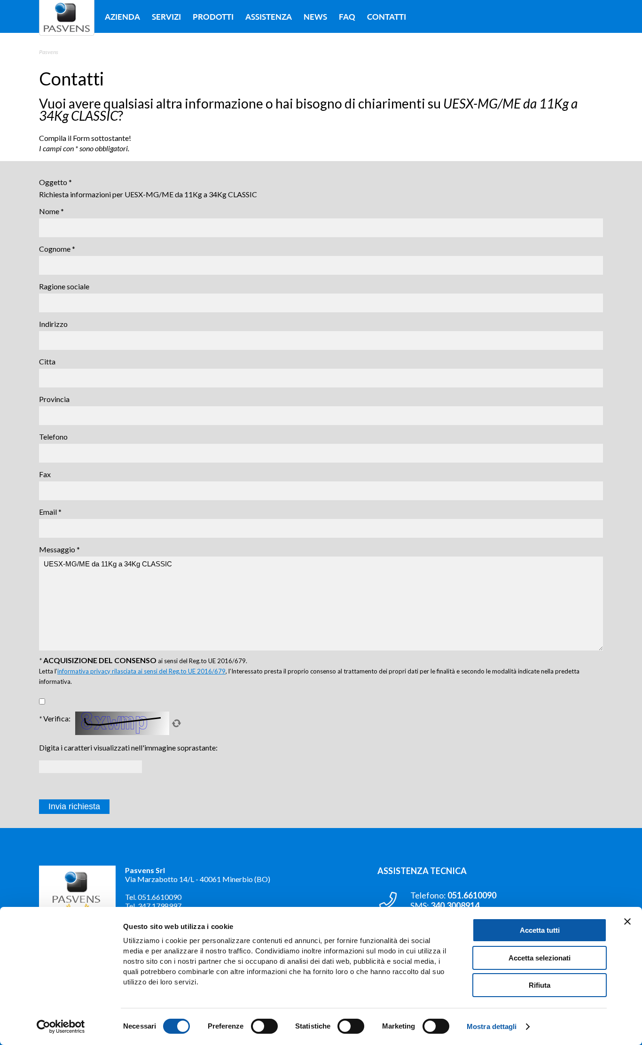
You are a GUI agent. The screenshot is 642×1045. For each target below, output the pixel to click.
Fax (45, 474)
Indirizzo (53, 323)
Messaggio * (59, 549)
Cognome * (57, 248)
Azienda (122, 17)
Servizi (166, 17)
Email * (50, 511)
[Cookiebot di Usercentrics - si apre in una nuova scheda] (61, 1027)
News (315, 17)
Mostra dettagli (492, 1026)
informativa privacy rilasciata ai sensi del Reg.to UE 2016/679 (141, 671)
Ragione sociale (64, 286)
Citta (47, 361)
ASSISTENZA (268, 17)
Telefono (53, 436)
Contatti (386, 17)
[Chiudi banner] (627, 921)
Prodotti (213, 17)
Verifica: (54, 718)
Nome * (51, 211)
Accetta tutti (540, 930)
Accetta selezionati (540, 958)
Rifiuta (539, 985)
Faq (347, 17)
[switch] (264, 1026)
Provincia (54, 399)
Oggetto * (55, 182)
